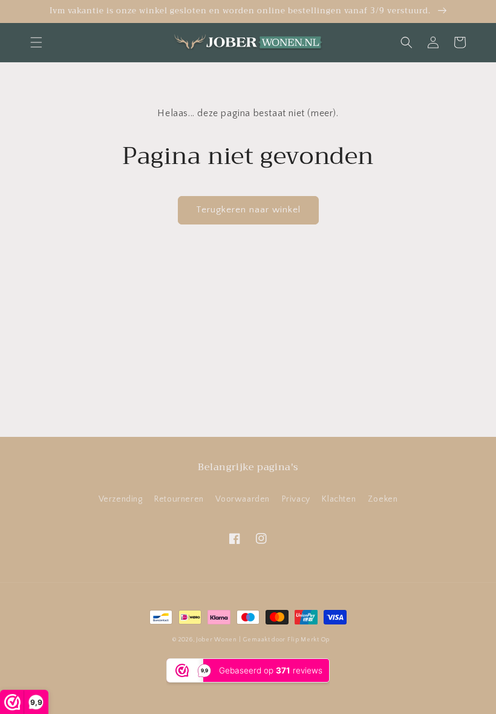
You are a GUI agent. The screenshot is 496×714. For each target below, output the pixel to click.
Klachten (339, 499)
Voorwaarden (242, 499)
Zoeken (383, 499)
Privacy (296, 499)
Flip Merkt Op (308, 640)
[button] (36, 42)
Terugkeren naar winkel (248, 210)
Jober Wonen (216, 640)
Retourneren (179, 499)
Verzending (121, 499)
